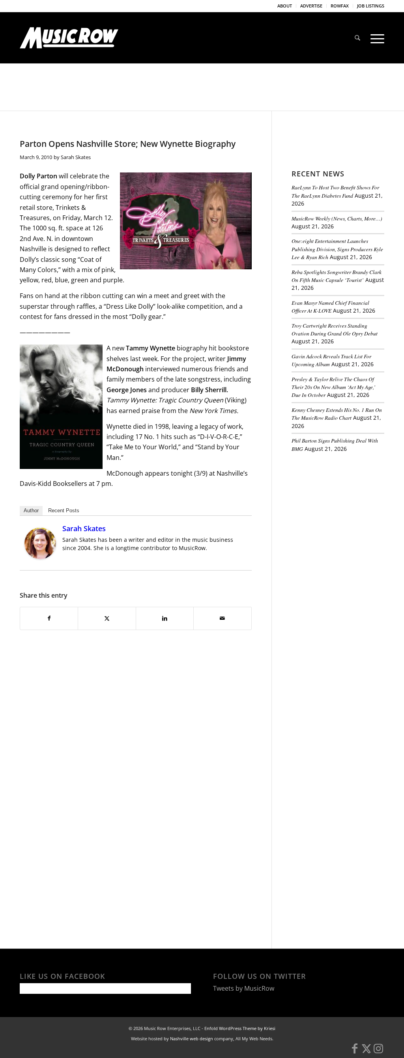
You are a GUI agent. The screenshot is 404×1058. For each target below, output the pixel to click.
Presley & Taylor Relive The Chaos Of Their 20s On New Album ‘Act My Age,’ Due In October (334, 387)
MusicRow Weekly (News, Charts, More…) (337, 218)
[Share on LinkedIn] (164, 618)
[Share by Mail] (222, 618)
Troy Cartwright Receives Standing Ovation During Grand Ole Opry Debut (335, 329)
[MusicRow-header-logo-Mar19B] (69, 37)
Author (31, 510)
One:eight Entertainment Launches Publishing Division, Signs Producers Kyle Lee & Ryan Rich (337, 249)
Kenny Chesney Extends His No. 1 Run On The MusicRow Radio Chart (337, 413)
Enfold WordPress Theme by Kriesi (239, 1028)
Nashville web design (191, 1038)
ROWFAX (340, 6)
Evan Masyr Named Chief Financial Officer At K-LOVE (330, 306)
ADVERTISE (311, 6)
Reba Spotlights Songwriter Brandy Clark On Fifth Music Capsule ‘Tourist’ (337, 275)
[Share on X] (106, 618)
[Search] (357, 37)
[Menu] (374, 37)
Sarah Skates (76, 157)
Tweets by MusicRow (243, 988)
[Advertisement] (348, 512)
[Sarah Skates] (40, 556)
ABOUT (284, 6)
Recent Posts (63, 510)
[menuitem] (284, 6)
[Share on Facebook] (49, 618)
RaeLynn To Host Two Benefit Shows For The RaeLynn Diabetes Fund (335, 191)
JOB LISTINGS (370, 6)
